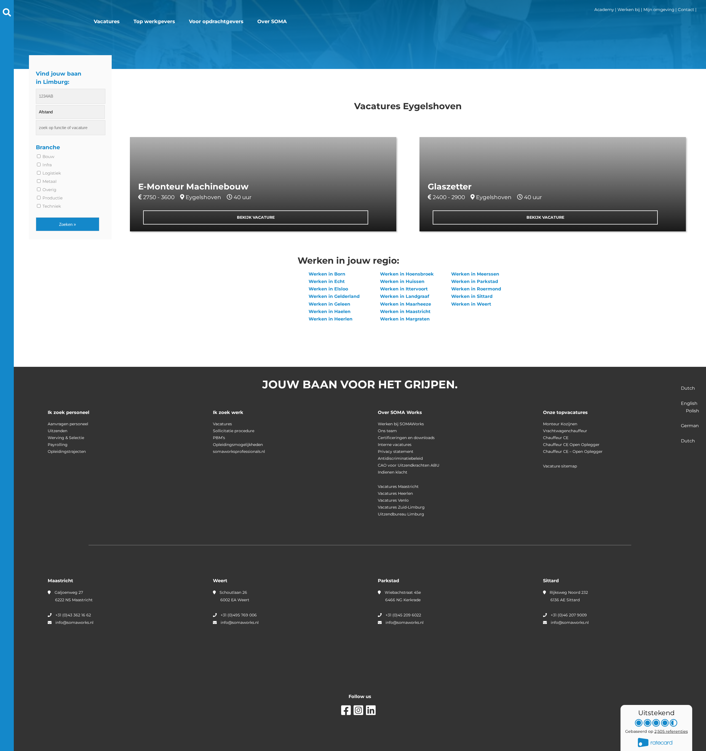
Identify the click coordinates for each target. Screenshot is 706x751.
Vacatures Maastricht (398, 486)
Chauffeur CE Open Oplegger (571, 444)
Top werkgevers (154, 21)
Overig (48, 189)
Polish (692, 410)
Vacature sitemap (560, 466)
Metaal (49, 181)
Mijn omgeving (658, 9)
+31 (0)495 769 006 (239, 615)
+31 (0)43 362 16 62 (73, 615)
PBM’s (219, 437)
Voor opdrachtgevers (216, 21)
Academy (604, 9)
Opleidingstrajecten (67, 451)
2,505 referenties (671, 731)
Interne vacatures (394, 444)
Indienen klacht (392, 472)
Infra (46, 164)
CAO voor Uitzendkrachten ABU (408, 465)
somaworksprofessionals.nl (239, 451)
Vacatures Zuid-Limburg (401, 507)
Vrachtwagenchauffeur (565, 430)
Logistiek (51, 173)
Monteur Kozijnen (560, 423)
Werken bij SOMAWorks (401, 423)
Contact (686, 9)
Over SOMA (272, 21)
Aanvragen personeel (68, 423)
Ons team (387, 430)
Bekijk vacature (256, 217)
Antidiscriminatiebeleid (400, 458)
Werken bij (628, 9)
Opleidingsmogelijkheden (238, 444)
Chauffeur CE (555, 437)
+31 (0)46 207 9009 (569, 615)
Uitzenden (57, 430)
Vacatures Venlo (393, 500)
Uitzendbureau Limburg (401, 514)
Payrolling (58, 444)
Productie (52, 198)
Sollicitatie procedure (233, 430)
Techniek (51, 206)
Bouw (47, 156)
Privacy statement (395, 451)
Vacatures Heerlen (395, 493)
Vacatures (107, 21)
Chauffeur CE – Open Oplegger (573, 451)
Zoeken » (67, 224)
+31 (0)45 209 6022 (403, 615)
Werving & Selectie (66, 437)
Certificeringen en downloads (406, 437)
